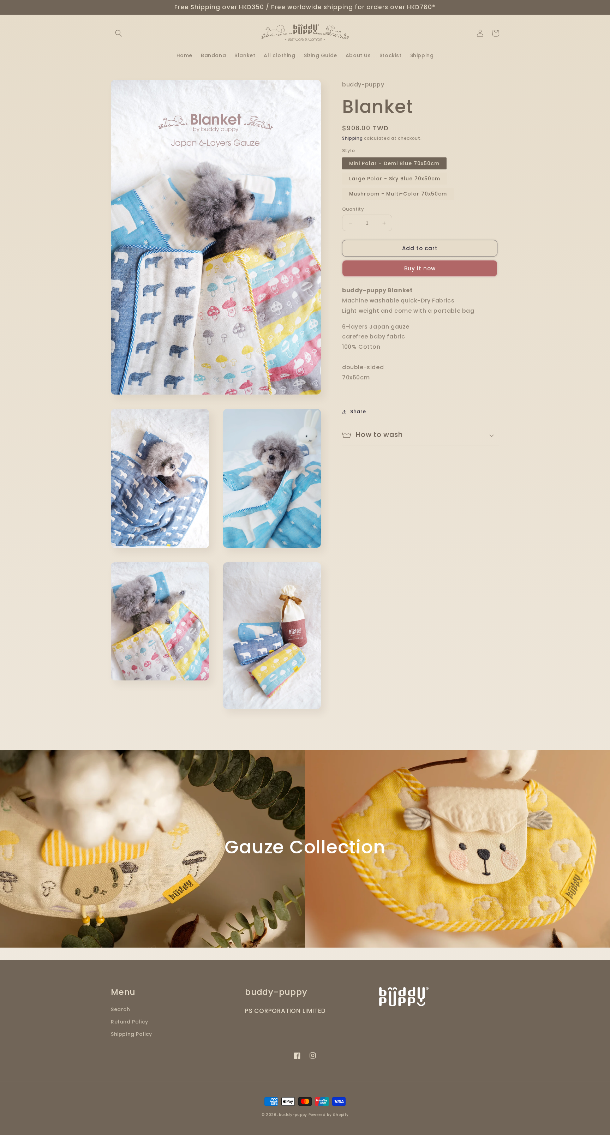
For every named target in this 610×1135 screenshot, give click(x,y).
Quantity (353, 209)
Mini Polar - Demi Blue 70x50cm (394, 163)
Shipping (352, 138)
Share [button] (358, 411)
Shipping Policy (131, 1034)
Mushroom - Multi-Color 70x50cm (398, 193)
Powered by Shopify (329, 1114)
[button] (118, 33)
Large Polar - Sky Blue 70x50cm (394, 178)
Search (120, 1009)
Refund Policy (129, 1021)
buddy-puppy (293, 1114)
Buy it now (420, 268)
